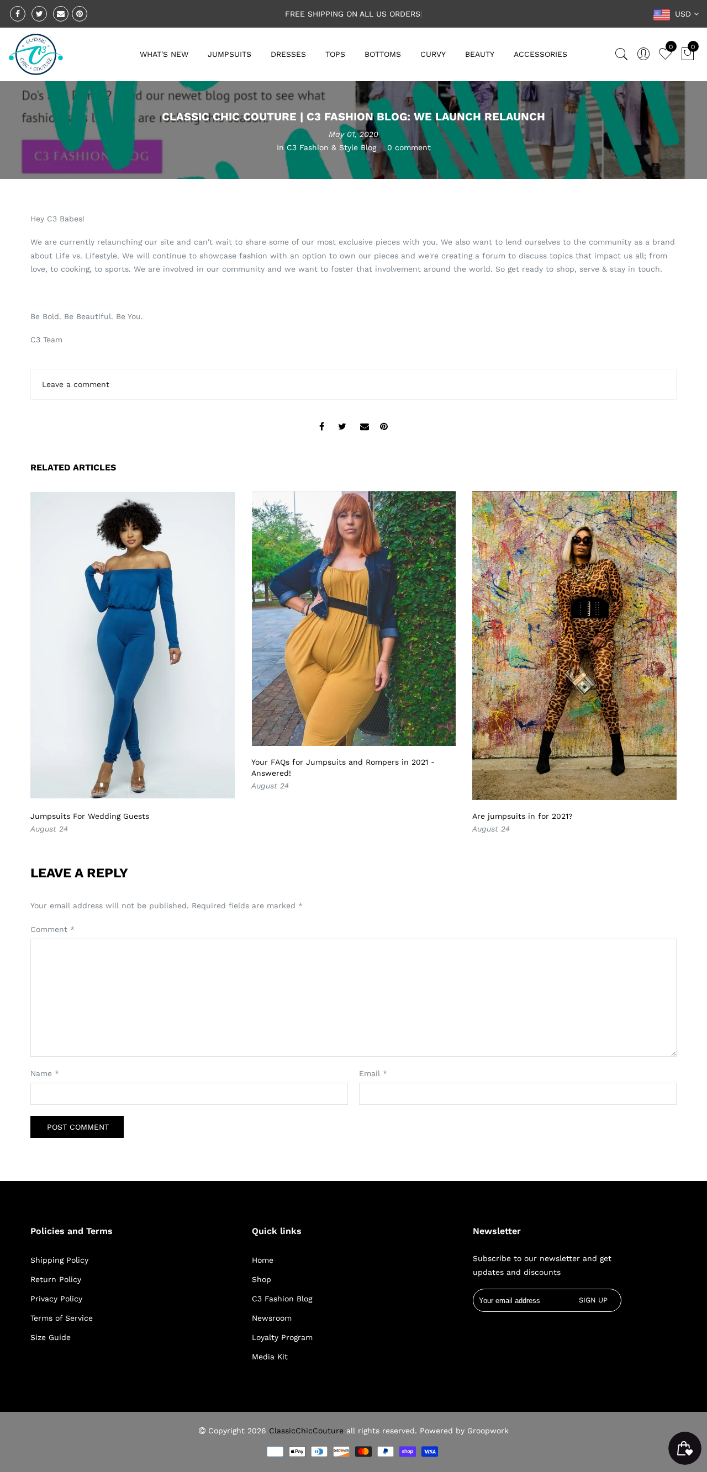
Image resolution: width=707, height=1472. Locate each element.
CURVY (433, 54)
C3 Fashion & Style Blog (331, 147)
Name (44, 1073)
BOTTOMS (383, 54)
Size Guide (50, 1337)
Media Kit (270, 1356)
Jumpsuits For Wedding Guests (89, 816)
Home (262, 1260)
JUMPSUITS (229, 54)
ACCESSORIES (540, 54)
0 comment (409, 147)
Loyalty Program (282, 1337)
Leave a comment (75, 384)
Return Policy (55, 1279)
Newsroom (272, 1318)
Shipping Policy (59, 1260)
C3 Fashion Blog (282, 1298)
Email (373, 1073)
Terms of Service (61, 1318)
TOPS (335, 54)
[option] (132, 663)
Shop (261, 1279)
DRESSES (288, 54)
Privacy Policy (56, 1298)
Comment (52, 929)
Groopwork (488, 1430)
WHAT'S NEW (164, 54)
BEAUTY (479, 54)
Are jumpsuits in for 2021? (522, 816)
